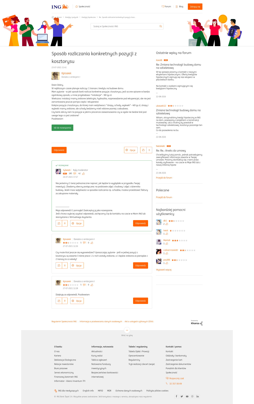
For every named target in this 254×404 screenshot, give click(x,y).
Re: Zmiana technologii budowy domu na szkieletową (178, 66)
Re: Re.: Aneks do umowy (171, 150)
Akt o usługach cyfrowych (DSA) (139, 321)
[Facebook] (176, 396)
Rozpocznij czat (176, 378)
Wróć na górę (127, 335)
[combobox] (127, 26)
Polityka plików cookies (157, 390)
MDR (109, 390)
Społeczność (84, 6)
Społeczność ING (53, 17)
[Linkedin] (198, 396)
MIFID (100, 390)
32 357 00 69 (175, 383)
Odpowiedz (59, 150)
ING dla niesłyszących (68, 390)
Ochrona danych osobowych (128, 390)
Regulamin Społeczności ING (64, 321)
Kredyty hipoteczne (89, 17)
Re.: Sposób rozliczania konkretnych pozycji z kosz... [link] (117, 17)
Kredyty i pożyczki (71, 17)
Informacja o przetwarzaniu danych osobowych (101, 321)
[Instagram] (192, 396)
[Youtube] (187, 396)
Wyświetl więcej (163, 269)
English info (88, 390)
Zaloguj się (195, 6)
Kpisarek (66, 73)
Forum (168, 6)
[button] (143, 150)
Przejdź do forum (164, 177)
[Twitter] (182, 396)
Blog (181, 6)
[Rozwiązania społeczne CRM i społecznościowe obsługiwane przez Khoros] (196, 322)
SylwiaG (66, 170)
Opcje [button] (132, 150)
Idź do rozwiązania (62, 127)
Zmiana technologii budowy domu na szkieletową (178, 112)
